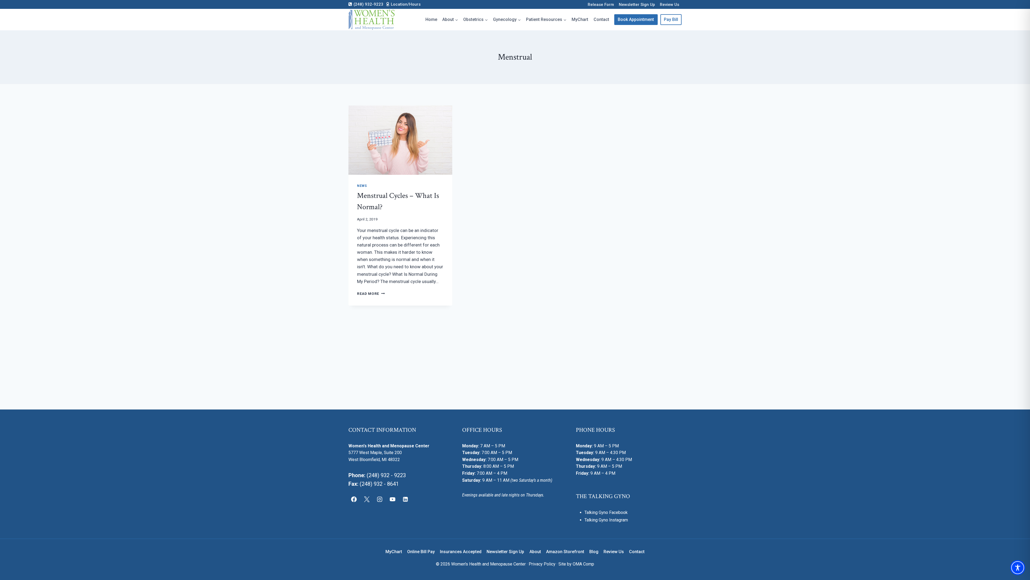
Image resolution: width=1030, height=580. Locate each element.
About (535, 551)
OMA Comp (583, 564)
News (362, 186)
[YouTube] (392, 499)
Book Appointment (636, 19)
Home (431, 19)
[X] (367, 499)
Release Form (601, 4)
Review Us (669, 4)
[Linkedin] (405, 499)
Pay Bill (671, 19)
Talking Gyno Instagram (606, 520)
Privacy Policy (542, 564)
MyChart (580, 19)
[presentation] (400, 140)
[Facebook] (354, 499)
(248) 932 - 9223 (386, 475)
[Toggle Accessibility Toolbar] (1018, 568)
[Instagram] (379, 499)
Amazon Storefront (565, 551)
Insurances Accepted (460, 551)
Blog (593, 551)
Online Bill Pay (421, 551)
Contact (601, 19)
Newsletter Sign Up (637, 4)
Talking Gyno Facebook (606, 512)
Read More (371, 293)
